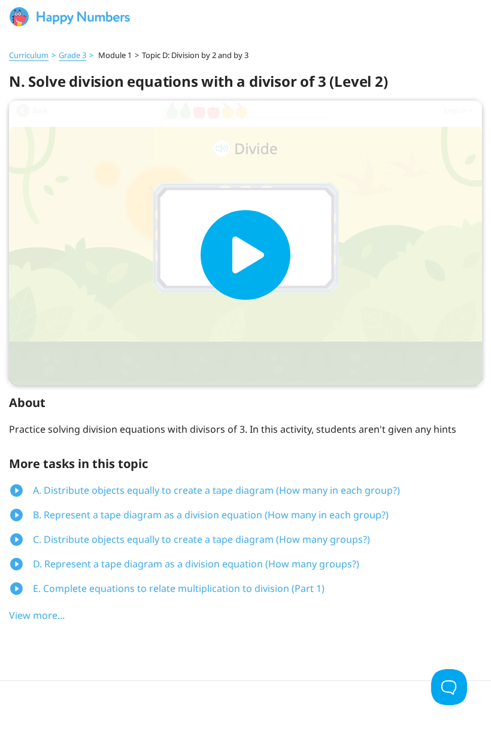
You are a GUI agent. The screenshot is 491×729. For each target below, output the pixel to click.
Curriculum (29, 55)
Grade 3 (72, 55)
